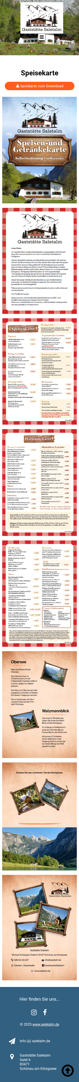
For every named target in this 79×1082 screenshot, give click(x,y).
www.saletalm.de (45, 1024)
